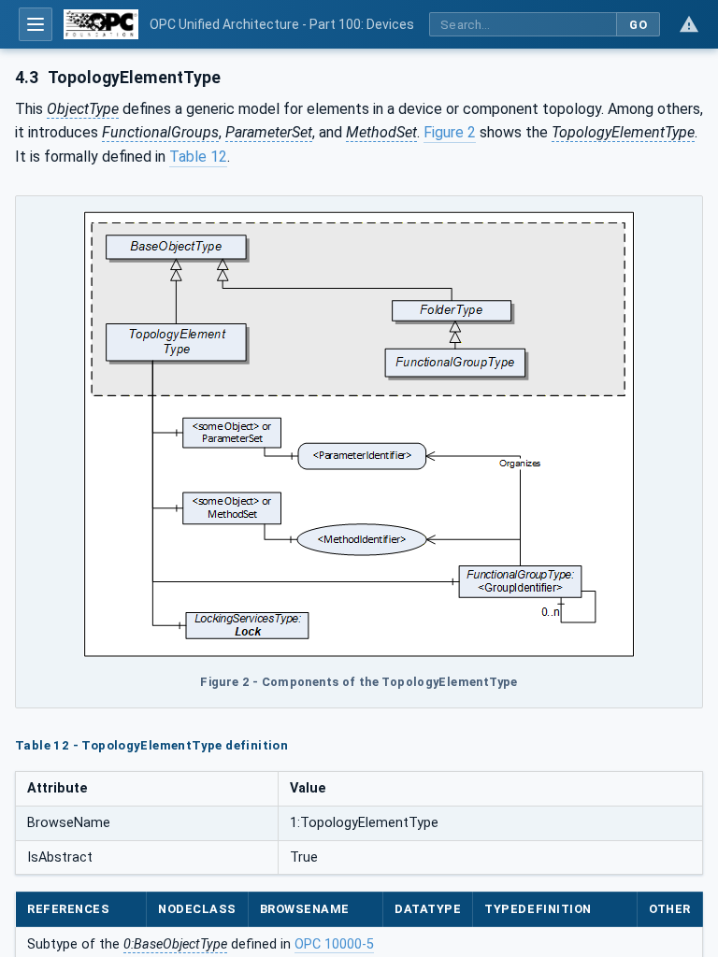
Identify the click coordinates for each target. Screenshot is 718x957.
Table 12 (198, 156)
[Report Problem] (689, 24)
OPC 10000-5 (334, 944)
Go (638, 25)
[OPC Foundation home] (101, 24)
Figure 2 (450, 132)
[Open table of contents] (35, 24)
